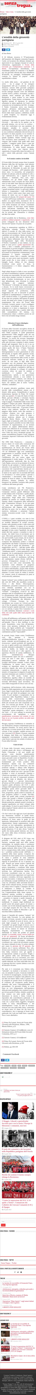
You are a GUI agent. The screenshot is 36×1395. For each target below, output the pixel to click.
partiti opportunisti (24, 245)
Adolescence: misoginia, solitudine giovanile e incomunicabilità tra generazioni (22, 1333)
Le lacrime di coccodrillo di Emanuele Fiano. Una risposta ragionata (21, 1325)
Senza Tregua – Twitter (7, 1260)
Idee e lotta (9, 12)
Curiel (14, 1065)
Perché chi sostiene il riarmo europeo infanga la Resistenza (16, 1176)
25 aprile (7, 1065)
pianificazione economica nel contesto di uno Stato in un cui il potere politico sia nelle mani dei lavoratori (18, 718)
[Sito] (21, 1272)
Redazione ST (8, 43)
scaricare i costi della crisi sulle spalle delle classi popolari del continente (18, 613)
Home (2, 12)
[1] (13, 396)
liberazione (5, 1067)
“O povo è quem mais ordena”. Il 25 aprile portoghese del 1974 (24, 1094)
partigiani (13, 1067)
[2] (22, 655)
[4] (33, 796)
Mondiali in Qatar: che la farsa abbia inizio (23, 1356)
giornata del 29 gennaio (21, 946)
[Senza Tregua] (18, 4)
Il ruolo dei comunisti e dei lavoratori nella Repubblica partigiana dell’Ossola (17, 1150)
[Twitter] (18, 1272)
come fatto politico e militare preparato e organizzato (18, 219)
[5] (3, 1047)
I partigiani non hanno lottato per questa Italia (12, 1090)
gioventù (31, 1065)
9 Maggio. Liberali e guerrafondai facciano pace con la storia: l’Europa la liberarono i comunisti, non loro (17, 1123)
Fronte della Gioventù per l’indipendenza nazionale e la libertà (18, 67)
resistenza (21, 1067)
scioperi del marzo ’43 (26, 197)
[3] (14, 733)
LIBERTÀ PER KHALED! (20, 1339)
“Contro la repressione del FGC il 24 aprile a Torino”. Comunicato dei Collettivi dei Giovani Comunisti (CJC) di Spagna (17, 1203)
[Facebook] (14, 1272)
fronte (25, 1065)
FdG (19, 1065)
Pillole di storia (15, 44)
